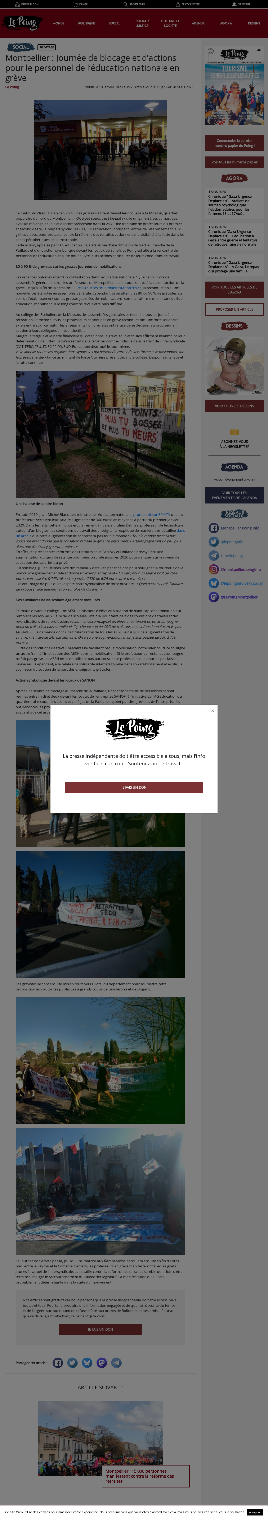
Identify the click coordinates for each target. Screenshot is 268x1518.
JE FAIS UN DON (134, 787)
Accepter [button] (254, 1512)
